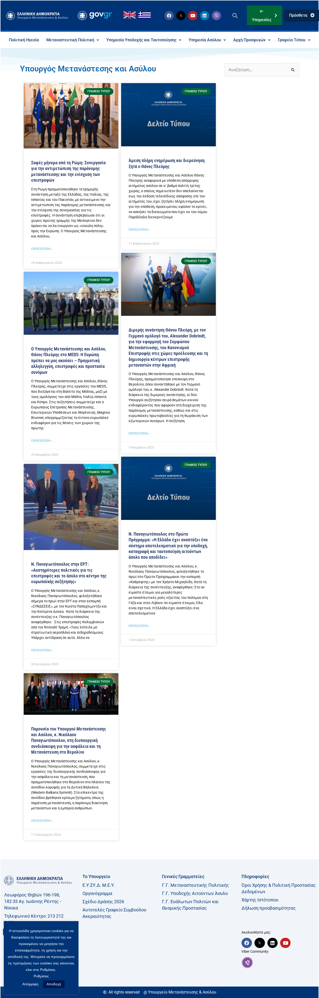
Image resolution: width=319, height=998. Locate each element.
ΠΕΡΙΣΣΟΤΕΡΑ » (42, 249)
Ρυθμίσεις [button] (41, 976)
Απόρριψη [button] (30, 984)
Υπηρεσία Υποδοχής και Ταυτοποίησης (141, 40)
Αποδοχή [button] (54, 984)
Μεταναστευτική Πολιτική (70, 40)
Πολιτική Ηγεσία (24, 40)
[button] (235, 15)
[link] (278, 962)
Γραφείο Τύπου (292, 40)
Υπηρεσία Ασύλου (205, 40)
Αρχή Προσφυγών (249, 40)
